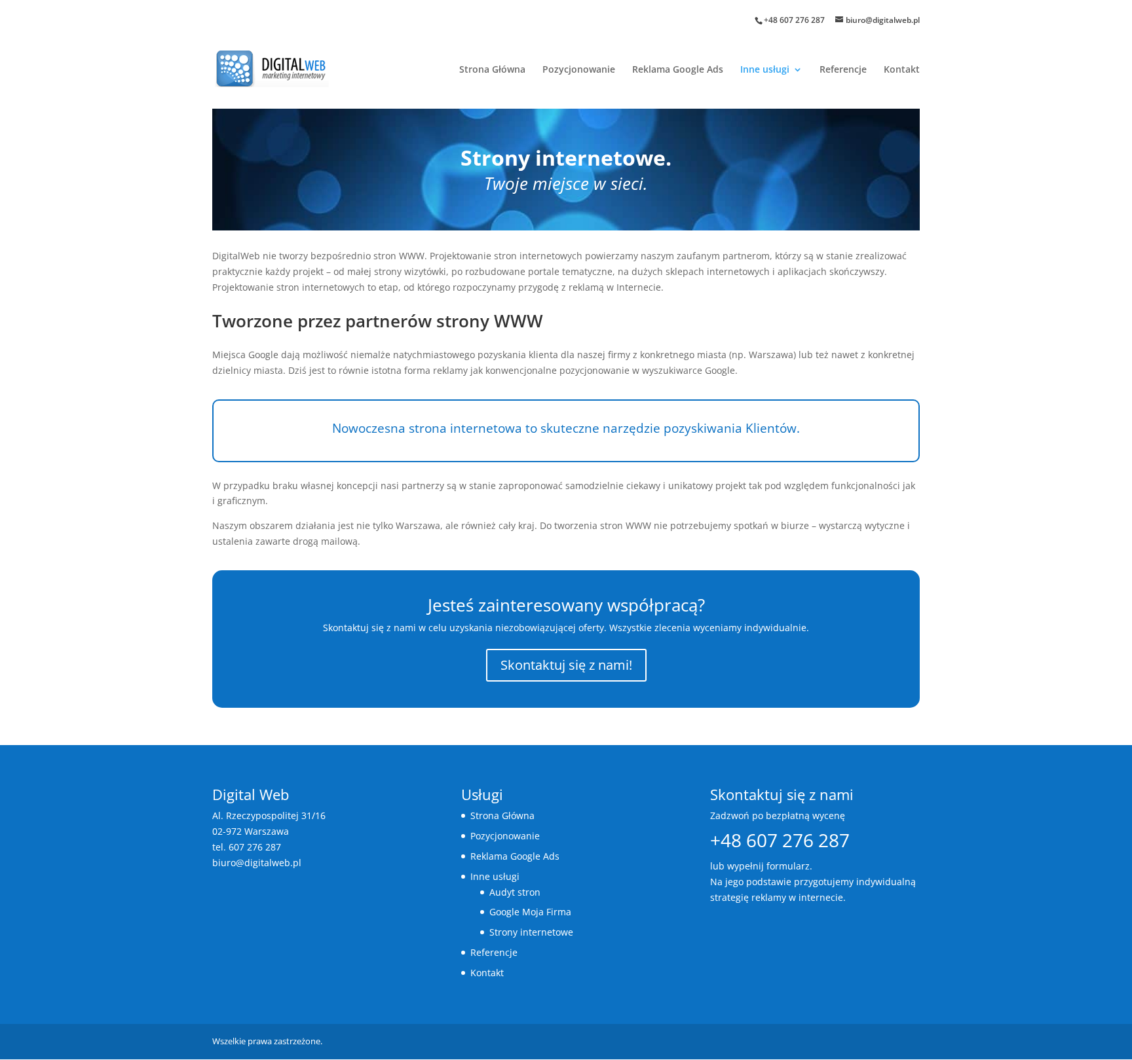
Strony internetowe (531, 932)
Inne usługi (764, 70)
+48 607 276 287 (794, 20)
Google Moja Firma (530, 911)
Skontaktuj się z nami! (566, 665)
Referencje (843, 70)
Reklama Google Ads (677, 70)
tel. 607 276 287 (246, 847)
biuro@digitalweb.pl (256, 862)
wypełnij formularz (768, 866)
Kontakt (902, 70)
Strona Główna (492, 70)
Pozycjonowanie (578, 70)
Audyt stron (514, 892)
